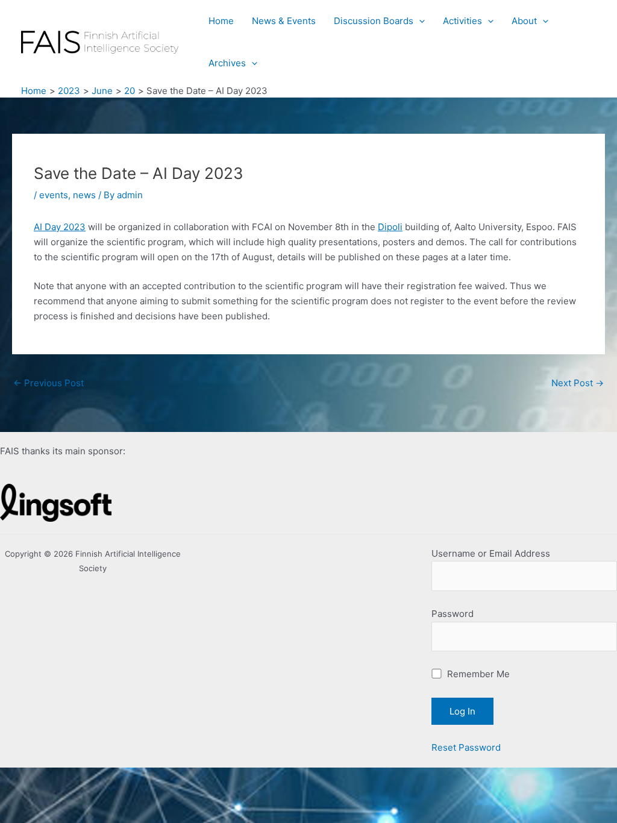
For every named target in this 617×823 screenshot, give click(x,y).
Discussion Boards (373, 21)
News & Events (284, 21)
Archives (227, 63)
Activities (462, 21)
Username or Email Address (490, 553)
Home (221, 21)
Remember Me (477, 674)
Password (452, 613)
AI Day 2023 (60, 227)
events (53, 195)
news (84, 195)
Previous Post (48, 383)
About (524, 21)
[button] (419, 21)
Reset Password (466, 747)
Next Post (577, 383)
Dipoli (390, 227)
